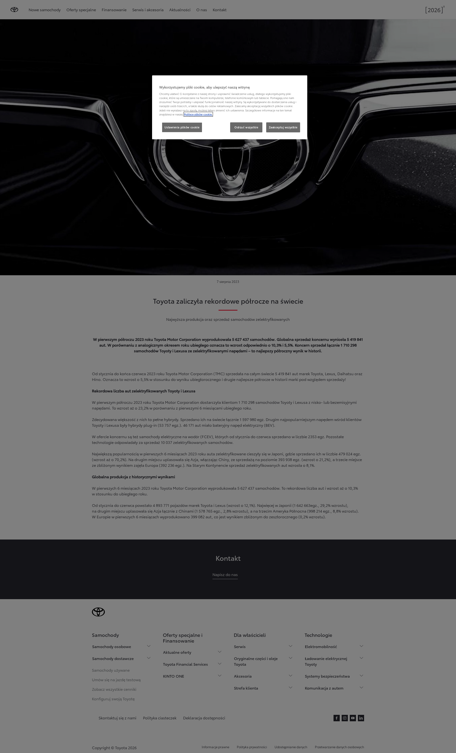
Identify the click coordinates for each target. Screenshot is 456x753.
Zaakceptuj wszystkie (283, 127)
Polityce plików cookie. (198, 114)
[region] (229, 107)
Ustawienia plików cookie (182, 127)
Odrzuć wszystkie (246, 127)
